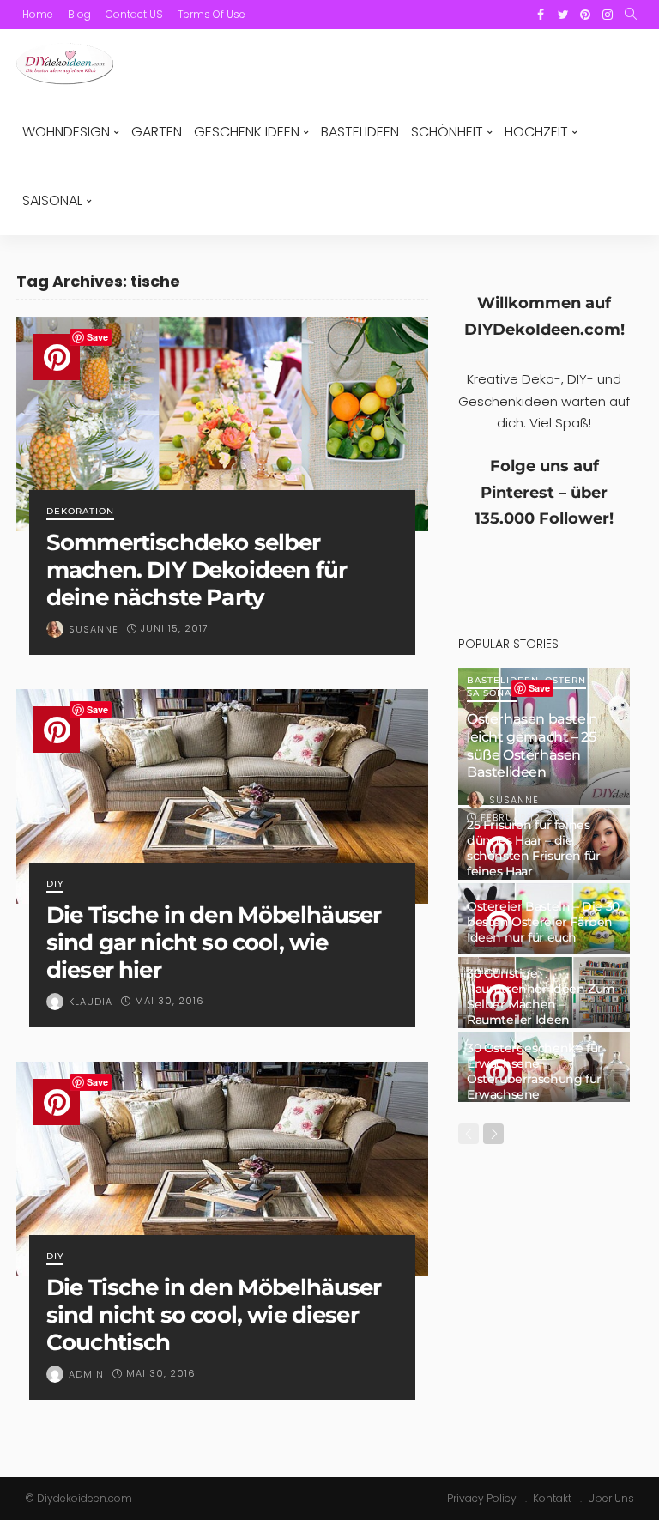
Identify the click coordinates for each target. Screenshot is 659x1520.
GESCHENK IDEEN (246, 132)
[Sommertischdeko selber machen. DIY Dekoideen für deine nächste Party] (222, 424)
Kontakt (552, 1498)
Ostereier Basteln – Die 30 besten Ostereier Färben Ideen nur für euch (543, 922)
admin (86, 1374)
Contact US (134, 14)
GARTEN (156, 132)
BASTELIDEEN (360, 132)
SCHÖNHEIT (447, 132)
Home (37, 14)
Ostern (565, 681)
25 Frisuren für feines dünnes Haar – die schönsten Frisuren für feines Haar (533, 848)
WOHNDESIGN (66, 132)
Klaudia (90, 1001)
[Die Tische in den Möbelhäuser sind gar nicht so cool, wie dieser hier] (222, 796)
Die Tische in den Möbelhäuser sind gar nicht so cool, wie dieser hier (214, 942)
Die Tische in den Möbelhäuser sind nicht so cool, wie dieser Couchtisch (214, 1314)
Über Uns (611, 1498)
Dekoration (80, 512)
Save (97, 336)
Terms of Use (211, 14)
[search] (631, 14)
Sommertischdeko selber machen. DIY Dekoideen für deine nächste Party (196, 569)
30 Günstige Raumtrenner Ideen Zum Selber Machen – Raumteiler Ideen (541, 996)
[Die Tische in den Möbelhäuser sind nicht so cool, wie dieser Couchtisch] (222, 1169)
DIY (54, 884)
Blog (79, 14)
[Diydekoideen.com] (64, 63)
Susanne (93, 629)
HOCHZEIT (536, 132)
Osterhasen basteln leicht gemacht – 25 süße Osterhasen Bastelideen (532, 745)
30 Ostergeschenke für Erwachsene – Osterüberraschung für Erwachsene (534, 1071)
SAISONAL (52, 200)
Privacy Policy (482, 1498)
